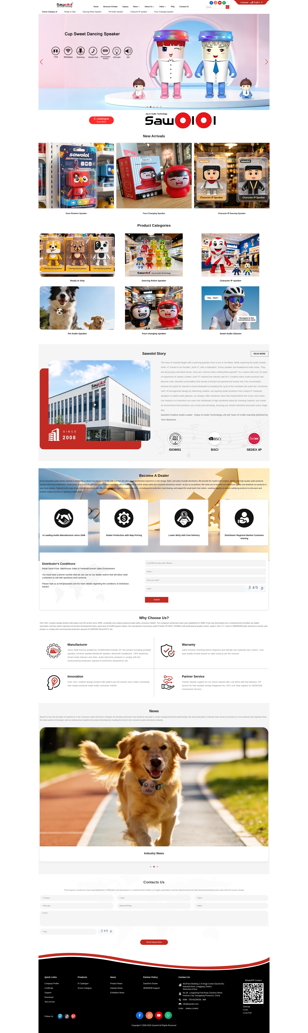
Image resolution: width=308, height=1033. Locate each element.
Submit (157, 600)
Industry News (116, 988)
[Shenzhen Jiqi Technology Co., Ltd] (65, 5)
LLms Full (247, 1013)
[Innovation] (53, 682)
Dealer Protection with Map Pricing (124, 535)
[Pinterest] (73, 1016)
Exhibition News (154, 853)
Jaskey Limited (191, 1008)
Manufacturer (77, 644)
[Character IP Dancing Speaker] (232, 175)
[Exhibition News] (154, 786)
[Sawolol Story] (95, 404)
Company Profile (52, 983)
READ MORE (260, 354)
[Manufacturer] (53, 651)
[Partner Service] (168, 682)
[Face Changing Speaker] (154, 62)
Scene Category (85, 988)
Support (48, 993)
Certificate (49, 988)
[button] (147, 107)
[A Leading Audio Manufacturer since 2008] (63, 518)
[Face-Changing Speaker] (154, 175)
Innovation (75, 676)
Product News (116, 983)
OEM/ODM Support (151, 988)
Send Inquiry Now (154, 942)
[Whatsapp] (224, 2)
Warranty (188, 644)
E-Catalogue (83, 983)
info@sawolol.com (191, 1004)
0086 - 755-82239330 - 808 (194, 1000)
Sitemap (246, 1007)
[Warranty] (168, 651)
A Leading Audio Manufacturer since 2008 (63, 535)
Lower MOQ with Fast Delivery (184, 535)
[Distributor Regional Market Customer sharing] (244, 518)
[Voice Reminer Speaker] (76, 175)
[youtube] (220, 2)
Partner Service (193, 676)
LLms (245, 1010)
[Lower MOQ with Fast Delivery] (184, 518)
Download (49, 997)
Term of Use (50, 1002)
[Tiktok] (66, 1016)
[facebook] (211, 2)
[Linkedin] (60, 1016)
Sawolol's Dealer (150, 983)
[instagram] (216, 2)
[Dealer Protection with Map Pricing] (123, 518)
